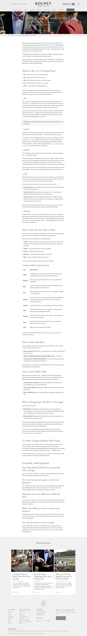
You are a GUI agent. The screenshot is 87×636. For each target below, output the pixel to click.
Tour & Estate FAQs (40, 613)
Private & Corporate (35, 9)
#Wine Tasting (47, 24)
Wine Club (46, 9)
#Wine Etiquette (40, 24)
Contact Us (10, 611)
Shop (25, 9)
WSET (36, 529)
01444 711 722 (16, 4)
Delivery (20, 613)
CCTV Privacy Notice (23, 616)
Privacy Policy (22, 614)
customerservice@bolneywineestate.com (23, 630)
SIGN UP (60, 618)
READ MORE (15, 592)
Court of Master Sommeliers (48, 529)
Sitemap (20, 623)
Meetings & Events (40, 614)
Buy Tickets (70, 9)
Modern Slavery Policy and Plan (25, 621)
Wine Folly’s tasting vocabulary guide (49, 332)
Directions (10, 623)
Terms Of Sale (22, 611)
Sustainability (11, 616)
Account (24, 4)
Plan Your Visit (17, 9)
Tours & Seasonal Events (41, 611)
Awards (9, 614)
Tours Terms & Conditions (24, 619)
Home (9, 35)
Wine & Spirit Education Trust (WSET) (53, 205)
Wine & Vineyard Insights (38, 22)
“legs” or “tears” (31, 139)
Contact (61, 9)
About (54, 9)
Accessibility (10, 618)
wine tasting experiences (40, 453)
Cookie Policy (22, 618)
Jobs (9, 621)
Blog (12, 35)
